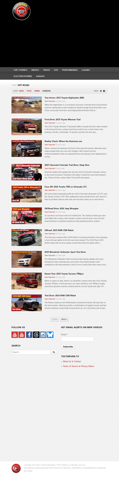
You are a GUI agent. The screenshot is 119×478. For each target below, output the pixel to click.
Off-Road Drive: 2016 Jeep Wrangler (62, 208)
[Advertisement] (65, 42)
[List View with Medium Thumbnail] (104, 91)
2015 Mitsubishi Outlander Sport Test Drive (65, 252)
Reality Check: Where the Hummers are (63, 141)
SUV (56, 70)
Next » (64, 319)
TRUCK (46, 70)
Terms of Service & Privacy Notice (78, 366)
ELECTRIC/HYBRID (23, 76)
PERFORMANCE (70, 70)
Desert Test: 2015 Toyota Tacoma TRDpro (64, 274)
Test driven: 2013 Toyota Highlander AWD (64, 98)
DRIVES (35, 70)
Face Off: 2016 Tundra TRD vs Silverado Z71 (66, 187)
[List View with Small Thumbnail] (101, 91)
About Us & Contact (72, 361)
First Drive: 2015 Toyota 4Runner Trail (63, 119)
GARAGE (40, 76)
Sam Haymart (50, 101)
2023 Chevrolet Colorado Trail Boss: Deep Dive (67, 165)
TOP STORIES (20, 70)
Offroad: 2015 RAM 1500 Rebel (59, 230)
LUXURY (86, 70)
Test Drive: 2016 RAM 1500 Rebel (60, 295)
